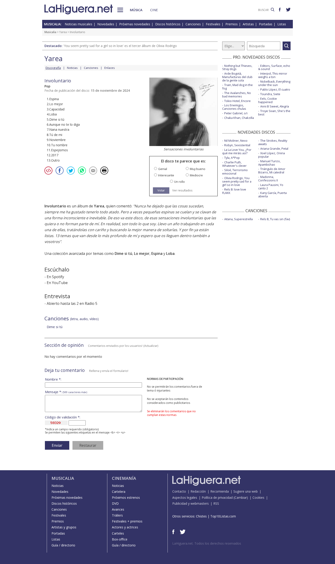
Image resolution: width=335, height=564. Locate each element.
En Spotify (55, 276)
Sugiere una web (245, 491)
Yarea (63, 32)
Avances (118, 509)
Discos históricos (167, 24)
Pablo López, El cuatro (275, 89)
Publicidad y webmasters (190, 503)
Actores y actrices (125, 527)
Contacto (179, 491)
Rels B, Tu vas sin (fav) (275, 219)
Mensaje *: (66, 392)
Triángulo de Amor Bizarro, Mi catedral (271, 170)
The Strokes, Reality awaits (272, 142)
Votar (161, 190)
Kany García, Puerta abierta (272, 194)
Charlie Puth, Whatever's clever (234, 164)
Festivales (213, 24)
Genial (162, 169)
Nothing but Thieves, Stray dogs (237, 67)
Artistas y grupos (64, 527)
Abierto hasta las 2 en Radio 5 (72, 303)
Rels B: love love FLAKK (234, 191)
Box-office (119, 539)
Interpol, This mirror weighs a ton (272, 75)
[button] (120, 10)
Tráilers (117, 515)
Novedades (105, 24)
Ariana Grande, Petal (274, 148)
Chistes (201, 516)
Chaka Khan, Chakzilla (239, 118)
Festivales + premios (127, 521)
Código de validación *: (62, 417)
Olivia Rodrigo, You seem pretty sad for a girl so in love (236, 181)
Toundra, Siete (270, 94)
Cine (154, 10)
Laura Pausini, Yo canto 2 (270, 186)
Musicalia (50, 32)
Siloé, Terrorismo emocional (235, 171)
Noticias (72, 68)
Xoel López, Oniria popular (271, 155)
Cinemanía (124, 478)
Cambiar (240, 497)
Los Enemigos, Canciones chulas (234, 107)
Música (136, 10)
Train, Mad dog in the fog (237, 86)
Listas (281, 24)
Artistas (248, 24)
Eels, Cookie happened (267, 100)
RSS (216, 503)
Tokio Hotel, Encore (237, 101)
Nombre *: (53, 379)
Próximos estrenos (126, 497)
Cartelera (118, 491)
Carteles (118, 533)
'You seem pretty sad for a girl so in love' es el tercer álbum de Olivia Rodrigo (120, 46)
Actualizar (150, 346)
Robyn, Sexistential (237, 145)
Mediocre (196, 175)
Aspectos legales (184, 497)
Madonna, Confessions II (268, 178)
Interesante (166, 175)
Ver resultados (182, 190)
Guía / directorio (63, 545)
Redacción (198, 491)
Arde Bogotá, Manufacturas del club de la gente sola (237, 76)
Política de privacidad (217, 497)
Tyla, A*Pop (232, 158)
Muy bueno (197, 169)
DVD (115, 503)
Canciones (193, 24)
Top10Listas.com (223, 516)
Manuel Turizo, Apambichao (269, 163)
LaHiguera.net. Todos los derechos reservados (206, 543)
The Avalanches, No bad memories (236, 94)
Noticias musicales (78, 24)
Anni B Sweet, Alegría (274, 106)
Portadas (265, 24)
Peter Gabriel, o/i (235, 113)
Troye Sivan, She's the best (274, 112)
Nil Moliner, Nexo (235, 140)
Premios (231, 24)
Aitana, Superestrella (238, 219)
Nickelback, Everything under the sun (274, 83)
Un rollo (179, 182)
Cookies (258, 497)
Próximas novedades (134, 24)
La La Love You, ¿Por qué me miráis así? (236, 151)
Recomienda (219, 491)
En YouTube (57, 282)
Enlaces (109, 68)
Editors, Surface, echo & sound (274, 67)
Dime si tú (123, 253)
